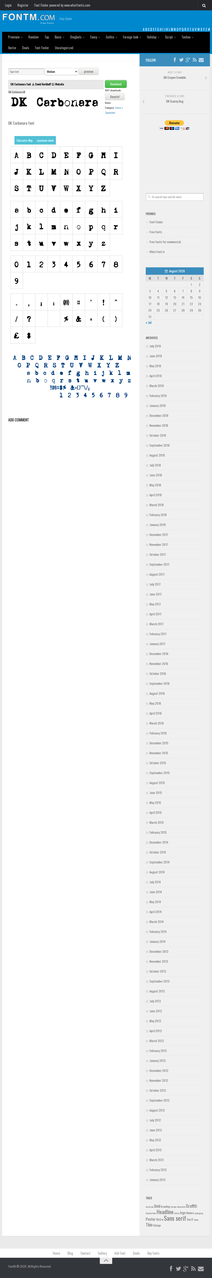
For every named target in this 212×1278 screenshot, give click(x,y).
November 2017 (158, 544)
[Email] (201, 59)
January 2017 (157, 643)
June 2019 (155, 356)
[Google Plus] (188, 59)
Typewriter (110, 112)
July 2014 (155, 882)
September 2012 (159, 1100)
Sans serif (175, 1217)
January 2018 (157, 524)
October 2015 (157, 762)
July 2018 (155, 465)
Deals (25, 47)
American (150, 1206)
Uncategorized (64, 47)
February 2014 (158, 931)
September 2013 (159, 981)
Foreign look (130, 37)
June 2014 (155, 891)
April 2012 (155, 1150)
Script (169, 37)
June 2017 (155, 594)
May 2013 (155, 1021)
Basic (58, 37)
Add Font (119, 1253)
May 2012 (155, 1140)
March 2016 (156, 723)
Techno (186, 37)
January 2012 (157, 1179)
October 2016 (157, 673)
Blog (70, 1253)
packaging (199, 1213)
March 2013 (156, 1040)
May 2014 (155, 901)
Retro (159, 1219)
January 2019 (157, 405)
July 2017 (155, 584)
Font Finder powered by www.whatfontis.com (62, 5)
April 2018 (155, 495)
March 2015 (156, 822)
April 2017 (155, 614)
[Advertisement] (175, 157)
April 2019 (155, 375)
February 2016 (158, 733)
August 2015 (157, 782)
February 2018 (158, 514)
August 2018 (157, 455)
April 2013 (155, 1030)
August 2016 (157, 693)
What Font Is (157, 251)
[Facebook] (174, 59)
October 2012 (157, 1090)
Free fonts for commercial (165, 241)
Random (33, 37)
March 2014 (156, 921)
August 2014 (157, 872)
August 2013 (157, 991)
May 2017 (155, 604)
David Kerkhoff (43, 84)
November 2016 (158, 663)
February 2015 (158, 832)
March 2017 (156, 624)
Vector (12, 47)
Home (56, 1253)
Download (116, 84)
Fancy (93, 37)
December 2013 (158, 951)
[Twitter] (181, 59)
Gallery (102, 1253)
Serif (190, 1219)
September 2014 (159, 862)
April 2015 (155, 812)
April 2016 (155, 713)
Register (23, 5)
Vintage (157, 1225)
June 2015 (155, 792)
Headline (165, 1212)
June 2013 (155, 1011)
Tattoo (196, 1219)
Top (47, 37)
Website (59, 84)
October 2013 (157, 971)
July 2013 (155, 1001)
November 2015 (158, 753)
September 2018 (159, 445)
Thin (149, 1224)
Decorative (181, 1206)
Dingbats (76, 37)
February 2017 (157, 633)
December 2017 (158, 534)
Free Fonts (155, 232)
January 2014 (157, 941)
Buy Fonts (153, 1253)
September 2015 (159, 772)
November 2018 (158, 425)
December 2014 (158, 842)
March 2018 (156, 504)
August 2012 (157, 1110)
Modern (190, 1213)
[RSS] (194, 59)
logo (183, 1212)
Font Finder (42, 47)
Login (8, 5)
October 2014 (157, 852)
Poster (151, 1219)
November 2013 (158, 961)
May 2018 (155, 485)
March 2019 (156, 385)
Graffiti (191, 1206)
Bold (157, 1206)
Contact (85, 1253)
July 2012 (155, 1120)
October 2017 (157, 554)
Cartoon (174, 1206)
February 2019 (158, 395)
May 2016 (155, 703)
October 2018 (157, 435)
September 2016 (159, 683)
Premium (14, 37)
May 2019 (155, 365)
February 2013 (158, 1050)
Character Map (25, 140)
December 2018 (158, 415)
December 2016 (158, 653)
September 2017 (159, 564)
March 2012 (156, 1159)
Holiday (151, 37)
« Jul (148, 322)
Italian (176, 1213)
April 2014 (155, 911)
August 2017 (157, 574)
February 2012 (158, 1169)
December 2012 (158, 1070)
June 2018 (155, 475)
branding (165, 1206)
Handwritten (151, 1213)
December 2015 (158, 743)
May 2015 (155, 802)
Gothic (110, 37)
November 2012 (158, 1080)
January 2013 (157, 1060)
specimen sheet (45, 140)
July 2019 (155, 346)
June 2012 (155, 1130)
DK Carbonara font (21, 84)
